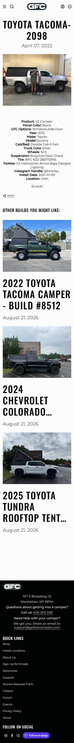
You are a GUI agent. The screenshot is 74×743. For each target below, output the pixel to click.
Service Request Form (18, 684)
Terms (7, 717)
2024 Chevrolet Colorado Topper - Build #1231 (35, 400)
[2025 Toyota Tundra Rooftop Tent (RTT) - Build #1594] (37, 458)
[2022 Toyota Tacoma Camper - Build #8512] (37, 246)
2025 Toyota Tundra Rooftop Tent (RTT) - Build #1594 (32, 506)
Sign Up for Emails (15, 664)
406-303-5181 (43, 612)
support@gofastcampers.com (37, 627)
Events (7, 704)
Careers (8, 691)
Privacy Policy (12, 711)
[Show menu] (4, 7)
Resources (10, 670)
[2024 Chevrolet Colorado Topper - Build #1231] (37, 352)
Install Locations (14, 650)
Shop (6, 644)
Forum (7, 697)
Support (8, 677)
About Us (9, 657)
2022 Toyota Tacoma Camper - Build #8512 (37, 294)
